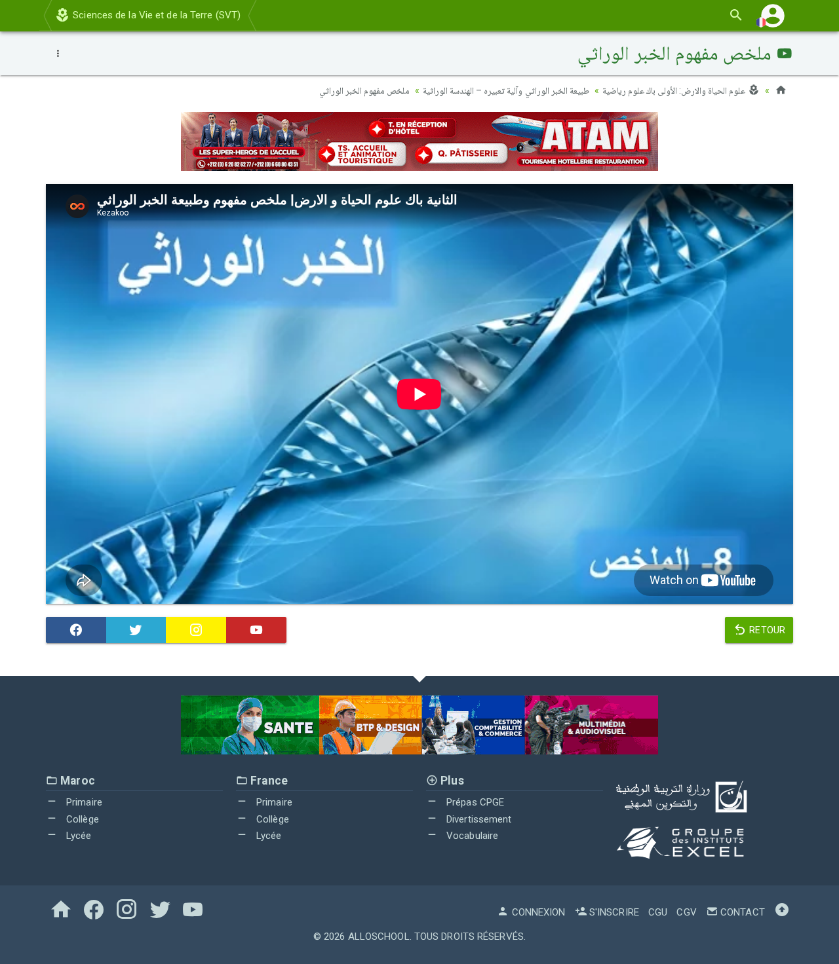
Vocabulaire (471, 836)
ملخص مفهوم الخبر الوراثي (364, 90)
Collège (81, 819)
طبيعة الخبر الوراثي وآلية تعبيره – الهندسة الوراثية (506, 90)
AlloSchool (379, 936)
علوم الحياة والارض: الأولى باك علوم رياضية (675, 90)
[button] (772, 15)
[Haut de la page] (782, 912)
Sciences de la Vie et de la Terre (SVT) (155, 15)
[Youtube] (256, 630)
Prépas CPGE (474, 802)
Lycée (78, 836)
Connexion (537, 912)
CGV (686, 912)
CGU (657, 912)
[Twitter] (136, 630)
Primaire (83, 802)
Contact (741, 912)
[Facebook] (76, 630)
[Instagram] (196, 630)
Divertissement (478, 819)
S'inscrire (613, 912)
